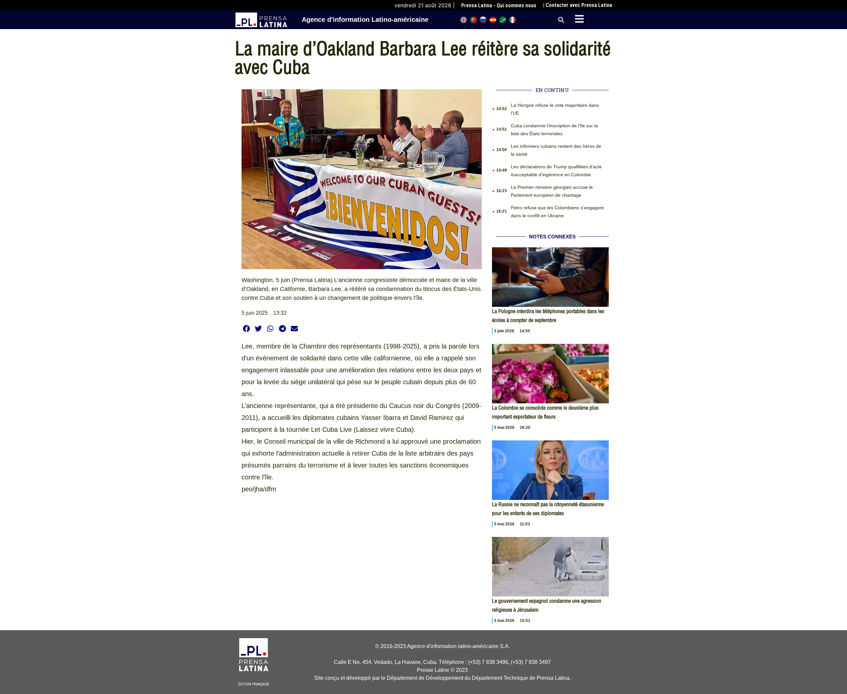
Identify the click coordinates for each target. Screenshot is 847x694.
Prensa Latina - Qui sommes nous (498, 5)
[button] (561, 20)
